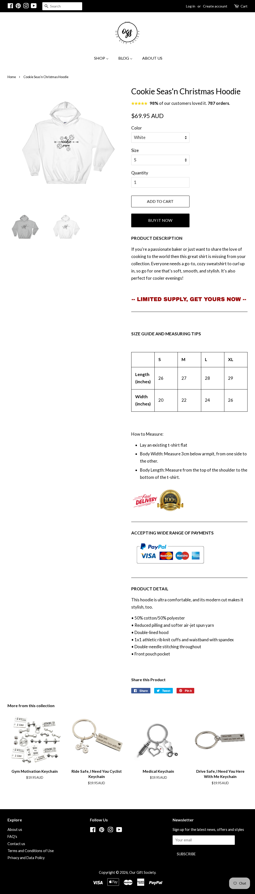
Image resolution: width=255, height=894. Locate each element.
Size (135, 150)
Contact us (16, 844)
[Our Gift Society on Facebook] (10, 6)
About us (14, 829)
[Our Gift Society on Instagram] (26, 6)
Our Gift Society (142, 872)
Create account (215, 6)
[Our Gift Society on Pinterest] (18, 6)
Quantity (139, 172)
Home (11, 77)
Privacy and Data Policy (26, 858)
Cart (244, 6)
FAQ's (12, 836)
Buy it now (160, 220)
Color (136, 127)
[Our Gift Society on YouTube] (34, 6)
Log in (190, 6)
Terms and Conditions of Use (30, 851)
